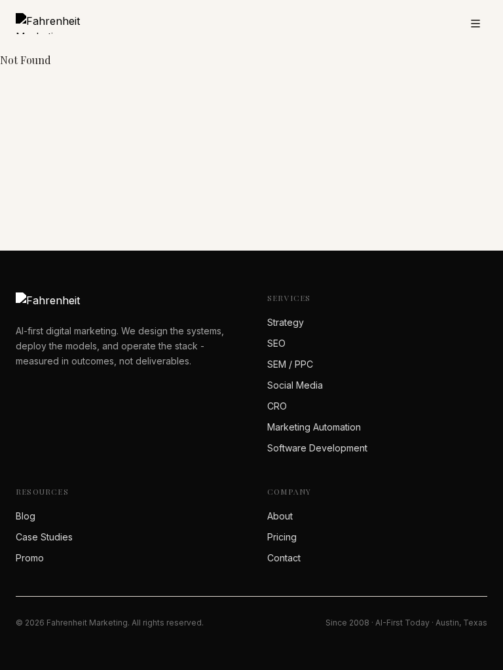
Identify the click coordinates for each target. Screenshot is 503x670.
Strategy (285, 322)
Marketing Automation (314, 426)
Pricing (282, 536)
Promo (30, 557)
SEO (276, 343)
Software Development (317, 447)
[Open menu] (475, 23)
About (280, 515)
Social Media (295, 385)
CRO (277, 406)
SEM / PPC (290, 364)
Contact (284, 557)
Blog (25, 515)
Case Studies (44, 536)
